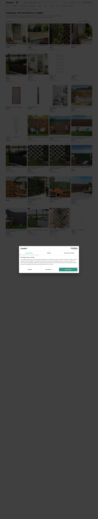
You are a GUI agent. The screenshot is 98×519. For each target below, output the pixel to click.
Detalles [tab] (49, 252)
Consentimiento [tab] (29, 252)
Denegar (30, 269)
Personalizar (48, 269)
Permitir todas (68, 269)
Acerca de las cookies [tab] (69, 252)
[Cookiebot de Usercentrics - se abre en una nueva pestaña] (72, 249)
